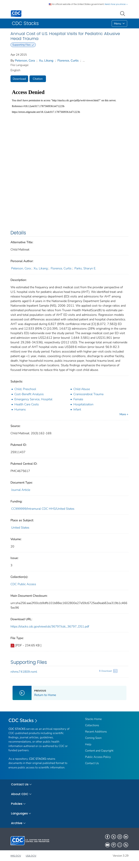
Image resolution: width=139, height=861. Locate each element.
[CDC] (16, 13)
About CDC (19, 794)
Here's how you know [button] (115, 4)
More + (124, 414)
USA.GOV (31, 855)
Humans (20, 409)
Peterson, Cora (25, 60)
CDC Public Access (23, 584)
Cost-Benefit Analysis (29, 394)
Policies (16, 804)
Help (88, 744)
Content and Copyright (99, 751)
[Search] (123, 13)
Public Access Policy (98, 757)
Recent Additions (96, 732)
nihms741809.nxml (24, 672)
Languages (19, 813)
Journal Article (20, 490)
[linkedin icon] (125, 836)
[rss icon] (125, 845)
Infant (77, 409)
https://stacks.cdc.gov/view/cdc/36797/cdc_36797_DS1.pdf (50, 626)
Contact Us (92, 763)
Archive (16, 823)
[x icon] (113, 836)
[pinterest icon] (113, 845)
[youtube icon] (107, 845)
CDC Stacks (21, 720)
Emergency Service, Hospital (33, 399)
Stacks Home (93, 719)
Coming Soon (93, 738)
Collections (92, 725)
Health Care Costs (26, 404)
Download (19, 79)
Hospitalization (83, 404)
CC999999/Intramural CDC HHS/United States (42, 509)
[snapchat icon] (119, 845)
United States (20, 528)
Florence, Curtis (68, 60)
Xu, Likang (46, 60)
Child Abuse (81, 389)
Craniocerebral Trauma (88, 394)
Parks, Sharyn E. (85, 268)
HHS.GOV (16, 855)
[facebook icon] (107, 836)
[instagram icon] (119, 836)
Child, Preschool (25, 389)
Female (78, 399)
